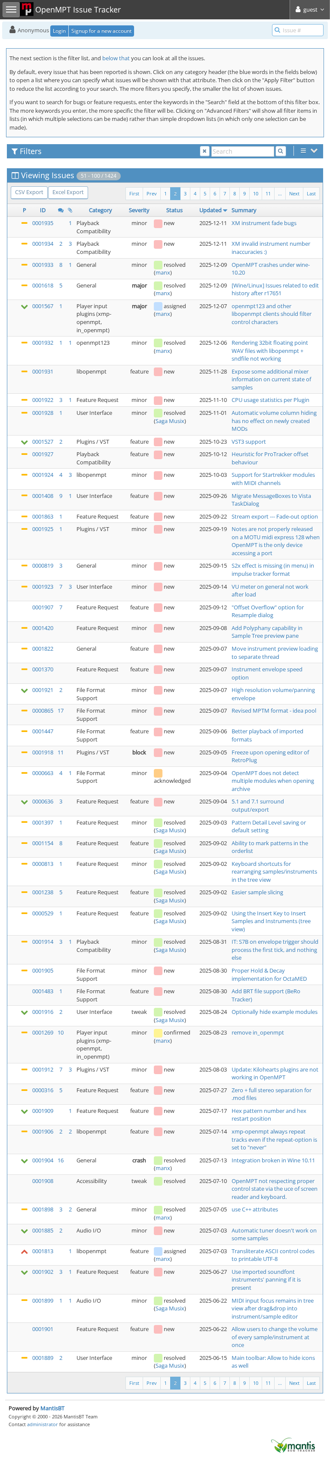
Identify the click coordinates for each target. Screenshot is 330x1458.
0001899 (42, 1300)
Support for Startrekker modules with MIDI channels (273, 479)
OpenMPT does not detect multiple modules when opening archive (273, 781)
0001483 (42, 991)
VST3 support (249, 441)
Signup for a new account (101, 30)
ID (43, 210)
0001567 (42, 306)
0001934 (42, 243)
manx (163, 272)
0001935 (42, 223)
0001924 (42, 475)
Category (100, 210)
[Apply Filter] (280, 151)
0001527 (42, 441)
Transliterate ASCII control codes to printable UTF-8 (273, 1255)
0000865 (42, 710)
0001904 (42, 1160)
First (134, 193)
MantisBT (52, 1408)
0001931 (42, 371)
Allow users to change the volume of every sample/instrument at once (275, 1337)
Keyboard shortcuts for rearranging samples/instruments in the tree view (274, 871)
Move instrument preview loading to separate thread (275, 653)
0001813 (42, 1251)
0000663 (42, 773)
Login (59, 30)
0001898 (42, 1209)
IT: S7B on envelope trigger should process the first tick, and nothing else (275, 949)
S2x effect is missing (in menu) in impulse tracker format (273, 570)
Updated (210, 210)
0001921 (42, 690)
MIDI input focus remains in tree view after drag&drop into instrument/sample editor (273, 1308)
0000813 (42, 864)
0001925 (42, 529)
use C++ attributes (255, 1209)
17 (61, 710)
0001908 (42, 1181)
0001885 (42, 1230)
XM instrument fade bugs (264, 223)
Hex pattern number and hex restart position (269, 1115)
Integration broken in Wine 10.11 (273, 1160)
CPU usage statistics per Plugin (270, 400)
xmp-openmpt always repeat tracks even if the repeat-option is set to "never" (274, 1139)
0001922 (42, 400)
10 (255, 193)
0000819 (42, 565)
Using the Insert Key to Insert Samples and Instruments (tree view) (271, 921)
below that (116, 58)
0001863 (42, 516)
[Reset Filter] (205, 151)
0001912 (42, 1069)
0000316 (42, 1090)
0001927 (42, 454)
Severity (139, 210)
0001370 (42, 669)
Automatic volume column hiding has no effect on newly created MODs (274, 420)
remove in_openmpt (258, 1032)
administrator (42, 1424)
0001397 (42, 822)
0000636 (42, 801)
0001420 (42, 628)
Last (311, 193)
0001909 (42, 1111)
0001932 (42, 342)
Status (174, 210)
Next (294, 193)
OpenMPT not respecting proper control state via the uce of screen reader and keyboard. (275, 1189)
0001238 (42, 892)
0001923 (42, 586)
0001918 (42, 752)
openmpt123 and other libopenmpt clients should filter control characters (272, 314)
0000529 (42, 913)
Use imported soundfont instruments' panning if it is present (266, 1279)
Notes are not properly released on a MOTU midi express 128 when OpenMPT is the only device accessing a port (276, 541)
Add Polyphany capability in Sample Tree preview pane (267, 632)
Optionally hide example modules (275, 1012)
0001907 (42, 607)
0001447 (42, 731)
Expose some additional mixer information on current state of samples (271, 379)
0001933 (42, 265)
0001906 (42, 1131)
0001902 (42, 1272)
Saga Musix (170, 421)
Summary (244, 210)
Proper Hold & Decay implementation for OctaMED (269, 974)
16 (61, 1160)
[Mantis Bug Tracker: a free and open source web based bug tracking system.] (293, 1445)
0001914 (42, 941)
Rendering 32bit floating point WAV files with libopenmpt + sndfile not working (270, 350)
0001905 (42, 970)
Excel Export (68, 192)
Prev (152, 193)
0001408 (42, 496)
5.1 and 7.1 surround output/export (258, 805)
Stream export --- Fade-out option (275, 516)
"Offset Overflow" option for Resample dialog (268, 611)
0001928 (42, 413)
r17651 (272, 293)
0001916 (42, 1012)
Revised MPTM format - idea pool (274, 710)
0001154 (42, 843)
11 (268, 193)
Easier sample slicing (257, 892)
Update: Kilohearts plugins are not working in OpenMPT (275, 1073)
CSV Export (29, 192)
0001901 (42, 1329)
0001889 (42, 1358)
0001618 (42, 285)
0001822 (42, 648)
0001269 (42, 1032)
